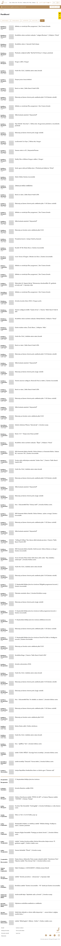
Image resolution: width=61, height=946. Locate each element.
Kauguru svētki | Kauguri (22, 62)
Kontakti (2, 927)
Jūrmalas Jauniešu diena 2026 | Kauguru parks (28, 301)
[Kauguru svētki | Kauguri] (11, 65)
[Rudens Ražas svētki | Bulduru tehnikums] (11, 729)
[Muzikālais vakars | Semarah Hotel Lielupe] (11, 47)
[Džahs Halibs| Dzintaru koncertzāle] (11, 180)
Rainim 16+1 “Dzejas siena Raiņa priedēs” (27, 434)
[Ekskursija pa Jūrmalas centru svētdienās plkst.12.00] (11, 233)
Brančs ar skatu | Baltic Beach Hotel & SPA (27, 88)
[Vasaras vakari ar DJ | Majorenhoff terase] (11, 154)
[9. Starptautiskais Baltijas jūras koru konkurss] (11, 783)
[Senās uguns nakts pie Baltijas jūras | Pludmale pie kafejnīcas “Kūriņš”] (11, 171)
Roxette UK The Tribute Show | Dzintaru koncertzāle (29, 248)
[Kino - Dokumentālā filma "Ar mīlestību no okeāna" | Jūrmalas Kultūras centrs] (11, 703)
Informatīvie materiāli (5, 933)
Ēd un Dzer (20, 2)
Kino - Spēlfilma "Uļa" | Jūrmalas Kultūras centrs (28, 744)
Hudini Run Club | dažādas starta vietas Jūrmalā (28, 70)
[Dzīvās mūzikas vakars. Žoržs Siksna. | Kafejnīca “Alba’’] (11, 331)
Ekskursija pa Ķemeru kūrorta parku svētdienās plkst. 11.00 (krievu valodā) (35, 203)
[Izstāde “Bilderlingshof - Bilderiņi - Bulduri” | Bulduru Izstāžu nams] (11, 924)
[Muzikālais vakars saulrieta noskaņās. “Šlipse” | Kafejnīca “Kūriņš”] (11, 446)
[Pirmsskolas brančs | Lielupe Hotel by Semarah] (11, 242)
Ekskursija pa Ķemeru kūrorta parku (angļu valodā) (29, 132)
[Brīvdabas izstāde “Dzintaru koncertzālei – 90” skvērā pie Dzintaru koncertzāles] (11, 889)
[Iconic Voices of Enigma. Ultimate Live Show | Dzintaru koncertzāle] (11, 260)
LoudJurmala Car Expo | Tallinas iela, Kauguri (28, 141)
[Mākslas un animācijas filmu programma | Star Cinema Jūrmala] (11, 30)
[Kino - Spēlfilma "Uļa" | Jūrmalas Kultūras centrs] (11, 747)
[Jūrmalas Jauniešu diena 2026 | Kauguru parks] (11, 304)
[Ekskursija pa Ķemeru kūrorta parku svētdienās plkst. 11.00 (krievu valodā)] (11, 207)
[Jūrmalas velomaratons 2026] (11, 667)
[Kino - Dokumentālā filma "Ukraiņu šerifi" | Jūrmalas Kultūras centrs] (11, 508)
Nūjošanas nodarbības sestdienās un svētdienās (28, 903)
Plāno (30, 2)
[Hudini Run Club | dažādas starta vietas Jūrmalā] (11, 74)
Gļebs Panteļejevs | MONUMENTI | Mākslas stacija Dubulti (32, 868)
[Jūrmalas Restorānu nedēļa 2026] (11, 791)
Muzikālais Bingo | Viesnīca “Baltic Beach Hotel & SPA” (30, 655)
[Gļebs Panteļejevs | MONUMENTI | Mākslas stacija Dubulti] (11, 871)
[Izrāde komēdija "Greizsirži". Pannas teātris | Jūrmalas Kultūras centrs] (11, 765)
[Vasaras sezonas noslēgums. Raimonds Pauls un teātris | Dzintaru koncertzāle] (11, 384)
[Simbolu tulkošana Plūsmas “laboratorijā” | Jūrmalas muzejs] (11, 428)
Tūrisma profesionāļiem (20, 930)
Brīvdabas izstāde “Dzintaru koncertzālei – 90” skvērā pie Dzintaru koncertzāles (37, 885)
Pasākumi (34, 2)
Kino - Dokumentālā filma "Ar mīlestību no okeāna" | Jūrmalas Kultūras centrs (36, 699)
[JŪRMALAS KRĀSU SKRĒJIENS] (11, 189)
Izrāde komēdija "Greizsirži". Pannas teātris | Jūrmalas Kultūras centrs (34, 761)
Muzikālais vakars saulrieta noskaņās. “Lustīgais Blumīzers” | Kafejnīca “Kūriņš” (37, 35)
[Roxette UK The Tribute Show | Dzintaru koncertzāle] (11, 251)
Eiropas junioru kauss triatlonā (23, 79)
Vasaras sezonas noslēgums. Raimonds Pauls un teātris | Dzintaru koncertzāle (36, 380)
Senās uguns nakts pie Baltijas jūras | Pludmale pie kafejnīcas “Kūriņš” (34, 168)
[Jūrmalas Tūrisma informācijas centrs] (4, 2)
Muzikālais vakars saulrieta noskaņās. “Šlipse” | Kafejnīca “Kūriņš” (33, 442)
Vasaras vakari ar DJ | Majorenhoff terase (26, 150)
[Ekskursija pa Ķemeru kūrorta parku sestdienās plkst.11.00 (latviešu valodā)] (11, 100)
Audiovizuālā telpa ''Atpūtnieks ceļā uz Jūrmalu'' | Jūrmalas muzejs (33, 894)
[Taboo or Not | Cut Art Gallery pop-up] (11, 818)
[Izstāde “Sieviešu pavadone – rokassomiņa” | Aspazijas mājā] (11, 880)
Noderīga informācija (5, 930)
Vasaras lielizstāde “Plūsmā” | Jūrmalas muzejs (28, 850)
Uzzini (10, 2)
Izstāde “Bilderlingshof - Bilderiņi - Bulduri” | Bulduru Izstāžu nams (33, 921)
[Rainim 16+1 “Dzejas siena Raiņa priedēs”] (11, 437)
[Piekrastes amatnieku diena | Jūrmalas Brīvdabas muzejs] (11, 596)
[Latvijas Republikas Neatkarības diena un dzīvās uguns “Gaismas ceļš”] (11, 774)
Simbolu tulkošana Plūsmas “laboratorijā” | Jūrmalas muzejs (31, 425)
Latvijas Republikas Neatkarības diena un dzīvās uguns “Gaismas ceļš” (34, 770)
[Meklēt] (37, 3)
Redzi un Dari (14, 2)
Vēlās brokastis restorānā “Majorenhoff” (26, 115)
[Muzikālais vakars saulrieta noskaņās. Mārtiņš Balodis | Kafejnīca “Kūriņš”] (11, 322)
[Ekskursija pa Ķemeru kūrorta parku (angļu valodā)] (11, 136)
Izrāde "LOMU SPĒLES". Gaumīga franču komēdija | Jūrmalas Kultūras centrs (36, 752)
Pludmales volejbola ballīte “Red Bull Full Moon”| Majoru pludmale (34, 53)
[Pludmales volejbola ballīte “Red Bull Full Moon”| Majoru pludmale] (11, 56)
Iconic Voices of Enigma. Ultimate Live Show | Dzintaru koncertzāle (34, 256)
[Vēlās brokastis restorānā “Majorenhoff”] (11, 118)
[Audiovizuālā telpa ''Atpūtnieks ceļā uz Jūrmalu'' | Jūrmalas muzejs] (11, 898)
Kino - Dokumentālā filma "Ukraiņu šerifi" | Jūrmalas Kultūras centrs (33, 504)
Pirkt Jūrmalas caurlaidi (55, 6)
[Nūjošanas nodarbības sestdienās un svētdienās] (11, 907)
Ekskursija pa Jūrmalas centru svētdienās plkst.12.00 (29, 230)
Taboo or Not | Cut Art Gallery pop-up (26, 815)
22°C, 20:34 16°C (46, 2)
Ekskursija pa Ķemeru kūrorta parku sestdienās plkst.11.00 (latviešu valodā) (36, 97)
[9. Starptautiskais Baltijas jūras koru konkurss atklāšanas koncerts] (11, 623)
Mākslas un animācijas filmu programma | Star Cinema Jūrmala (32, 26)
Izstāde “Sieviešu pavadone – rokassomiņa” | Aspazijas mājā (32, 877)
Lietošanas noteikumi (19, 927)
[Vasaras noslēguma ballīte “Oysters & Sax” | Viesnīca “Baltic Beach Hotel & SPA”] (11, 313)
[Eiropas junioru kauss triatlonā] (11, 83)
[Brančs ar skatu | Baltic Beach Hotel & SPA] (11, 92)
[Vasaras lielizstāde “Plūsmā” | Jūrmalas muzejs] (11, 853)
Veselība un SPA (26, 2)
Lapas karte (18, 933)
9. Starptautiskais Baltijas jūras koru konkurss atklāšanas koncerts (33, 620)
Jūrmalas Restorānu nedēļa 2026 (24, 788)
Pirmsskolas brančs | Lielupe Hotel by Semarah (28, 239)
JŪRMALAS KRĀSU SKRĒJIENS (23, 186)
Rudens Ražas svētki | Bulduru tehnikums (26, 726)
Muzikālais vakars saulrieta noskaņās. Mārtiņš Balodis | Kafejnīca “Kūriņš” (36, 318)
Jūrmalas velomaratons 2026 (23, 664)
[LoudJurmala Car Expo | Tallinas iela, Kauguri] (11, 145)
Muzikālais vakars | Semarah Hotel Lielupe (27, 44)
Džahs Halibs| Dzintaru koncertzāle (25, 177)
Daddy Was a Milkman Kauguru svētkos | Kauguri (29, 159)
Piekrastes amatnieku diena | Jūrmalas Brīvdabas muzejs (30, 593)
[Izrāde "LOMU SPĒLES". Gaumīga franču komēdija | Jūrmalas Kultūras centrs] (11, 756)
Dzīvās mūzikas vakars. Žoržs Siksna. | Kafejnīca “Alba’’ (30, 327)
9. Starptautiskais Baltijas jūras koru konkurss (27, 779)
